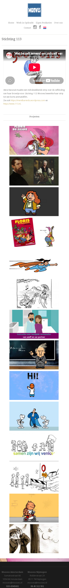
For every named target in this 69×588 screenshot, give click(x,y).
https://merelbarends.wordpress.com (28, 100)
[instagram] (35, 27)
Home (11, 23)
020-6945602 (12, 586)
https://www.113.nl (12, 104)
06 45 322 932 (37, 586)
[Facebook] (40, 27)
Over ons (58, 23)
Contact (27, 28)
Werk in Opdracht (24, 23)
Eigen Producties (44, 23)
